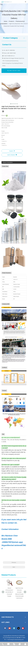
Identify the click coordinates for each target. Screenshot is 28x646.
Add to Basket (11, 154)
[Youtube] (9, 628)
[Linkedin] (14, 628)
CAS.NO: (3, 143)
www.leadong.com (19, 639)
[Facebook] (5, 628)
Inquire (11, 151)
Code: (2, 139)
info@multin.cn (11, 55)
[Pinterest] (23, 628)
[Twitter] (18, 628)
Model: (3, 131)
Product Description (8, 162)
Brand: (3, 135)
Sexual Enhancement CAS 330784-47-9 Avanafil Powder (9, 592)
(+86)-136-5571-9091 (14, 70)
